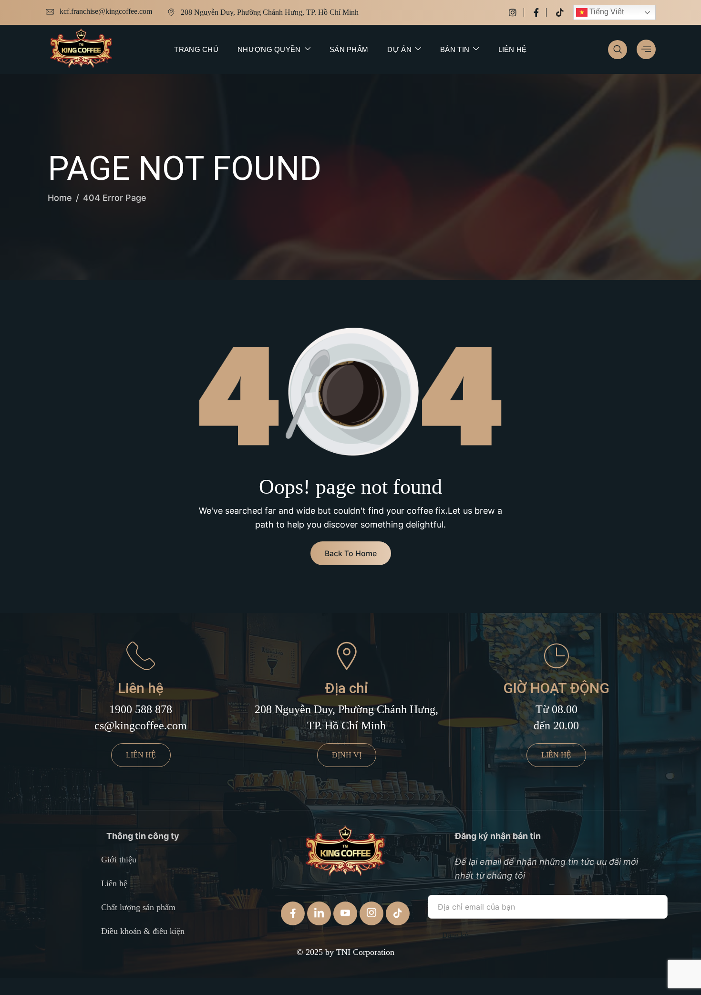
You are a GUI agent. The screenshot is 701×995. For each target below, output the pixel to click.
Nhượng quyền (269, 49)
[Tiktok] (560, 12)
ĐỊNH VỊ (346, 755)
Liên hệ (512, 49)
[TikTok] (398, 913)
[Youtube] (345, 913)
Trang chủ (196, 49)
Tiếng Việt (606, 12)
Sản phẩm (349, 49)
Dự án (399, 49)
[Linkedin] (319, 913)
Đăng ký (455, 935)
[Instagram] (516, 12)
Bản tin (454, 49)
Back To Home (351, 553)
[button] (617, 49)
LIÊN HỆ (141, 755)
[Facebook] (540, 12)
